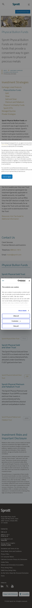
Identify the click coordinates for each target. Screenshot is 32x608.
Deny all (16, 326)
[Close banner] (29, 280)
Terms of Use (4, 145)
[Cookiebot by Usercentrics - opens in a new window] (18, 281)
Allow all (16, 316)
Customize (15, 321)
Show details (22, 310)
